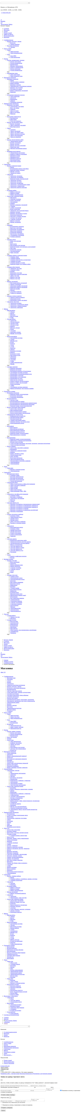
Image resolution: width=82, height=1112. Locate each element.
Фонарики (13, 805)
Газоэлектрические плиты (17, 579)
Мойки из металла (15, 191)
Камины (12, 452)
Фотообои (13, 965)
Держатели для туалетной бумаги (19, 210)
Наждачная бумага (15, 160)
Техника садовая (11, 834)
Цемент (9, 682)
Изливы (12, 271)
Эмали (9, 128)
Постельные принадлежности (15, 871)
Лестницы (10, 679)
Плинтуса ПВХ (14, 994)
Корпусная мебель (12, 336)
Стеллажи (13, 330)
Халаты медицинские (16, 481)
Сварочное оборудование (17, 1007)
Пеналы (12, 290)
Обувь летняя (14, 488)
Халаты (12, 501)
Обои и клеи (13, 962)
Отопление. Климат (9, 945)
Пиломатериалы (11, 689)
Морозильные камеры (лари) (18, 595)
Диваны (12, 312)
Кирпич (9, 704)
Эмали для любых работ (16, 132)
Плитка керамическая (16, 63)
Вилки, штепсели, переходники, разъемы (21, 789)
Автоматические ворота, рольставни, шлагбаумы (20, 699)
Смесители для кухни (13, 301)
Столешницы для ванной (17, 235)
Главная (6, 660)
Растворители (14, 118)
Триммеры (13, 633)
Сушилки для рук (15, 569)
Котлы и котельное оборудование (16, 407)
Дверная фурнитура (15, 725)
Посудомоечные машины (17, 598)
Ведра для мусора (15, 209)
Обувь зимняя (14, 487)
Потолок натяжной (15, 986)
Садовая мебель (11, 615)
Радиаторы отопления (13, 393)
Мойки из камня (14, 193)
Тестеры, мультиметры (16, 798)
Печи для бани (14, 456)
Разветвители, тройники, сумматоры (20, 780)
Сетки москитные (15, 57)
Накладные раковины (16, 231)
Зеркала (12, 349)
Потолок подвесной (15, 987)
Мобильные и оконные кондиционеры (20, 440)
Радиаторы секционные (16, 397)
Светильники (14, 782)
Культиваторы (14, 625)
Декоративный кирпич (16, 971)
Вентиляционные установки (18, 434)
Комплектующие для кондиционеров (20, 439)
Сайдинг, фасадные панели (14, 691)
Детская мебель (11, 319)
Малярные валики (15, 155)
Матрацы (12, 314)
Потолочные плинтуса (16, 990)
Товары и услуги (8, 661)
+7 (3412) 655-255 (6, 12)
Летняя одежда (14, 520)
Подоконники (14, 722)
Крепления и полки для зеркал (18, 300)
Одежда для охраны (15, 533)
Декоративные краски (16, 141)
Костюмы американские (16, 476)
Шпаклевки (10, 816)
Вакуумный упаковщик (16, 582)
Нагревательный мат (16, 419)
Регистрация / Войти (6, 24)
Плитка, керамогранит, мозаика (15, 60)
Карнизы (12, 980)
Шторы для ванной (15, 222)
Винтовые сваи (11, 678)
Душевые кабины (15, 258)
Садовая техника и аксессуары (18, 835)
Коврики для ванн (15, 212)
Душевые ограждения (16, 880)
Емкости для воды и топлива (15, 847)
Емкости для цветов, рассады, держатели (18, 848)
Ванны (12, 167)
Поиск (6, 1023)
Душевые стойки (15, 270)
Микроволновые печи (16, 594)
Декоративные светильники (18, 773)
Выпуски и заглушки (16, 228)
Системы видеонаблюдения (11, 1015)
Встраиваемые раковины (17, 226)
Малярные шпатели (15, 158)
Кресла (12, 313)
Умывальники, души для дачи (18, 897)
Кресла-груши (14, 316)
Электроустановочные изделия (18, 808)
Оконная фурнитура (15, 728)
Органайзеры (14, 202)
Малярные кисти (14, 157)
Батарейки (13, 787)
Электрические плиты (16, 578)
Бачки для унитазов (15, 241)
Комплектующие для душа (17, 902)
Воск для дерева (14, 108)
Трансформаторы (15, 799)
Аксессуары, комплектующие (15, 196)
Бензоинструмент (15, 1006)
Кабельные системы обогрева (15, 949)
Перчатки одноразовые (16, 511)
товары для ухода (15, 744)
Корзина (7, 1022)
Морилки (12, 113)
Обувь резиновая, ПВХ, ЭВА (18, 491)
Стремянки (13, 1009)
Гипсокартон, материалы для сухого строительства (21, 701)
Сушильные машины (16, 604)
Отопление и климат (9, 391)
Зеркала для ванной (15, 284)
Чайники (12, 607)
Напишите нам (4, 1069)
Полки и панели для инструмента (19, 381)
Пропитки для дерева (13, 105)
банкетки (12, 942)
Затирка (9, 738)
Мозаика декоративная (16, 66)
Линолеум (13, 97)
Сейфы (12, 385)
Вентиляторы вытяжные (17, 429)
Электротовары (8, 769)
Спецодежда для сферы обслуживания (17, 494)
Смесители (10, 174)
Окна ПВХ (13, 56)
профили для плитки (16, 743)
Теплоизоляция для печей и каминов (20, 460)
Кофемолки (13, 591)
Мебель (6, 309)
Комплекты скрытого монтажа (18, 274)
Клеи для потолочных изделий (18, 991)
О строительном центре (10, 1032)
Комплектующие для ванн (17, 170)
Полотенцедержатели (16, 215)
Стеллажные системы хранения (19, 387)
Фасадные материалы (13, 45)
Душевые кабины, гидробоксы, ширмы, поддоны (23, 879)
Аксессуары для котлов (16, 408)
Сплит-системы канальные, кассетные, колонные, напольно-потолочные (30, 443)
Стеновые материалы (13, 696)
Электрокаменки (14, 462)
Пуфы (12, 317)
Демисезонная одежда (16, 517)
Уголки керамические (16, 70)
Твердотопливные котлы (17, 459)
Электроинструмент (15, 1004)
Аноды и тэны (14, 400)
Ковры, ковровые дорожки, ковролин (17, 767)
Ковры (12, 80)
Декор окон (10, 468)
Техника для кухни (12, 575)
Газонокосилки (14, 622)
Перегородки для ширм (16, 379)
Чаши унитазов (14, 252)
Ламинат (12, 100)
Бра (11, 772)
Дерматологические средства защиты (20, 541)
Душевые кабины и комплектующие (17, 255)
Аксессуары (10, 740)
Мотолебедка (13, 628)
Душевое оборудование (13, 267)
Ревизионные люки (12, 73)
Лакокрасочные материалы (11, 103)
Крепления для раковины (17, 229)
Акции (6, 31)
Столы (12, 345)
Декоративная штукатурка (14, 708)
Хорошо (3, 1110)
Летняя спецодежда (15, 531)
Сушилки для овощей (16, 602)
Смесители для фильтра (16, 183)
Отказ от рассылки (9, 1063)
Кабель (12, 811)
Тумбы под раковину (16, 293)
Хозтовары (13, 552)
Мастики (9, 825)
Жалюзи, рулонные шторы (17, 469)
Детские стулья (14, 325)
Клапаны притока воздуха (17, 432)
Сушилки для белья (15, 219)
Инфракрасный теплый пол (17, 416)
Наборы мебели (14, 928)
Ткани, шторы (14, 981)
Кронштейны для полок (16, 375)
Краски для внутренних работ (15, 139)
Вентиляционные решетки (17, 430)
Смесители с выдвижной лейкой (19, 304)
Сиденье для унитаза (16, 218)
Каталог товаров (8, 639)
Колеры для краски (15, 142)
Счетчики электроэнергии (17, 796)
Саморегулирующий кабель (17, 420)
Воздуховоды (14, 427)
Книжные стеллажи (15, 351)
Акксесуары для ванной (16, 900)
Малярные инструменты (13, 151)
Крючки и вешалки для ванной (18, 205)
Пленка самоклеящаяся (16, 970)
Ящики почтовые (12, 867)
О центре (6, 28)
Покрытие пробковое (13, 766)
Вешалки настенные (15, 369)
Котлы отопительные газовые (18, 411)
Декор (5, 466)
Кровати (12, 343)
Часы (11, 968)
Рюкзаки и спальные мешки (18, 523)
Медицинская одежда (13, 473)
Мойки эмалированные (16, 194)
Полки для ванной (15, 200)
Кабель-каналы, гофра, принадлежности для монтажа (24, 800)
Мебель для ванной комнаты (18, 893)
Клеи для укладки (12, 737)
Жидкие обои (14, 975)
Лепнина (12, 988)
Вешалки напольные (16, 368)
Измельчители (14, 624)
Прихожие (13, 358)
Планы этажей (8, 33)
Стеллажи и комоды (15, 291)
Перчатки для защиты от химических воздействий (24, 510)
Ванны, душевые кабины (14, 876)
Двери (8, 50)
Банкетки (12, 348)
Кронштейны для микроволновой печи (21, 374)
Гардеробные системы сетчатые (19, 372)
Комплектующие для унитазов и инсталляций (22, 246)
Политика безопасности (26, 1073)
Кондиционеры (11, 437)
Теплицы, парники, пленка (14, 855)
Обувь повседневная (15, 489)
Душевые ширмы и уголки (17, 262)
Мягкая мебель (11, 310)
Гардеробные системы (16, 338)
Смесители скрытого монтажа (18, 187)
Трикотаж (13, 536)
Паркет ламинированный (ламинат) (17, 756)
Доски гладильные (12, 840)
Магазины (6, 30)
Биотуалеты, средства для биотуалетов (17, 832)
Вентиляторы (10, 947)
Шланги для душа (15, 277)
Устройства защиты (15, 803)
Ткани (8, 554)
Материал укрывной (12, 853)
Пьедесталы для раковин (17, 233)
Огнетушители (11, 1012)
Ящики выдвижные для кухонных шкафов (22, 388)
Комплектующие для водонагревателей (21, 406)
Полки (12, 329)
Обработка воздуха (12, 954)
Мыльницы (13, 197)
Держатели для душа (16, 268)
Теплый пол (10, 761)
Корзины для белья (12, 851)
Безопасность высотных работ (18, 540)
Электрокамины (14, 463)
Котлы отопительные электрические (20, 413)
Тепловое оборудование (13, 955)
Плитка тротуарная (15, 61)
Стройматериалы (8, 40)
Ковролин (13, 92)
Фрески (12, 967)
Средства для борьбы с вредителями (17, 854)
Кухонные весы (14, 592)
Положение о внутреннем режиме (42, 1073)
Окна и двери (7, 48)
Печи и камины (11, 446)
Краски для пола (14, 144)
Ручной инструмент (15, 1010)
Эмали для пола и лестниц (17, 134)
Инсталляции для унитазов (17, 245)
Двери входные (14, 51)
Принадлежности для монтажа (18, 905)
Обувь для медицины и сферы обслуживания (22, 484)
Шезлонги (13, 618)
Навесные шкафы (15, 288)
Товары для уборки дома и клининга (17, 863)
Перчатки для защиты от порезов (19, 508)
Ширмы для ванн (15, 171)
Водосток (12, 43)
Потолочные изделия (13, 984)
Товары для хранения (13, 858)
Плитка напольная (15, 69)
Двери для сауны (14, 717)
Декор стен (10, 961)
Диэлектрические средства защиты (19, 543)
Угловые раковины (15, 236)
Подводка (13, 903)
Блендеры (13, 581)
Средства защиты (12, 539)
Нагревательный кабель (16, 417)
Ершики (12, 203)
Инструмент (10, 1003)
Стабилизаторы (14, 795)
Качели (9, 850)
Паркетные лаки (14, 147)
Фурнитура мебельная (16, 941)
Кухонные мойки (11, 190)
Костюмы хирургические (17, 479)
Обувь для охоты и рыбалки (17, 485)
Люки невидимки (15, 74)
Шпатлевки (13, 119)
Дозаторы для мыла (15, 199)
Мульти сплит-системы (16, 442)
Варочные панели (15, 583)
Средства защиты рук (13, 502)
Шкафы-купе (13, 340)
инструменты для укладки (17, 747)
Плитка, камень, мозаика (14, 731)
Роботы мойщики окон (16, 565)
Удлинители (13, 802)
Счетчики (13, 907)
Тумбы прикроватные (16, 362)
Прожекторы (13, 779)
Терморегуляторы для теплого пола (20, 421)
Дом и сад (6, 828)
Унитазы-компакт (15, 251)
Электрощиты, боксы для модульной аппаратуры (23, 809)
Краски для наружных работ (15, 122)
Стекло (9, 680)
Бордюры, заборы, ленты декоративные (18, 838)
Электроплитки (14, 609)
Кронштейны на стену (16, 378)
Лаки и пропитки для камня (18, 125)
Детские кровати (14, 322)
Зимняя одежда (14, 518)
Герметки (12, 109)
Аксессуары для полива (13, 829)
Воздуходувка (14, 621)
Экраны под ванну (15, 173)
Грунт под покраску (15, 121)
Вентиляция (10, 426)
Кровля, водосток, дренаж (14, 41)
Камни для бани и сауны (17, 453)
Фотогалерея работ (9, 35)
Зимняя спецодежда (15, 530)
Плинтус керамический (16, 67)
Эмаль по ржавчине (15, 137)
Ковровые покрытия (12, 79)
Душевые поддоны (15, 261)
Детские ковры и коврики (17, 82)
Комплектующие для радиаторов (19, 394)
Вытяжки (12, 586)
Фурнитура (10, 724)
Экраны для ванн (15, 910)
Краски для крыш (15, 124)
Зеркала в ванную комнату (17, 297)
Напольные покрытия (10, 77)
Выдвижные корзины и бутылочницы (20, 371)
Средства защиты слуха (16, 550)
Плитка (6, 58)
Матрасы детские (15, 327)
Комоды (12, 326)
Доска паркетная (14, 96)
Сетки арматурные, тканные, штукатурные (19, 692)
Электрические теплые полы (15, 414)
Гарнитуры (13, 320)
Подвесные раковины (16, 232)
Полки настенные (15, 384)
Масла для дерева (15, 112)
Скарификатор (14, 631)
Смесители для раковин (16, 177)
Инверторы (13, 792)
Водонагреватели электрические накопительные (23, 403)
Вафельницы (13, 585)
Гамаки (9, 844)
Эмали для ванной (15, 131)
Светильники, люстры (13, 770)
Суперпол (9, 711)
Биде (11, 242)
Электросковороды (15, 611)
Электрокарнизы (14, 471)
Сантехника (7, 164)
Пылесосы (13, 563)
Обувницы (13, 356)
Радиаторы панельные (16, 395)
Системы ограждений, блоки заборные (17, 695)
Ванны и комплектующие (14, 165)
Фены (11, 572)
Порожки (9, 760)
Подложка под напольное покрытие (17, 759)
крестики (12, 746)
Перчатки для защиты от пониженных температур (24, 507)
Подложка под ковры (16, 89)
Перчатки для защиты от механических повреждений (25, 504)
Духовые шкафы (14, 588)
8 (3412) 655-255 (5, 1066)
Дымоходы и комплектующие (18, 450)
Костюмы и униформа (16, 497)
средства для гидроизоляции (18, 748)
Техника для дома (12, 560)
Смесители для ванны (16, 176)
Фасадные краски (15, 126)
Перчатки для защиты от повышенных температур (24, 505)
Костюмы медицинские (16, 478)
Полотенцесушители (16, 912)
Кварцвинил (13, 99)
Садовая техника (11, 620)
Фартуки (12, 500)
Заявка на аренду (8, 34)
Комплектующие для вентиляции (19, 433)
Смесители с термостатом (17, 186)
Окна (8, 54)
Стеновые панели (15, 964)
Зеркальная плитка (15, 299)
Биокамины (13, 449)
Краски (9, 822)
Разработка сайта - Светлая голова (10, 1073)
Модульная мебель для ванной (18, 283)
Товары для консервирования (15, 857)
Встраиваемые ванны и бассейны (19, 168)
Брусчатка (10, 706)
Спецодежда (7, 472)
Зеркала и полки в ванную (14, 296)
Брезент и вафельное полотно (18, 556)
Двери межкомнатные (16, 53)
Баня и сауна (10, 837)
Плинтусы (10, 757)
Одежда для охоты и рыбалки (15, 514)
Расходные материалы (16, 458)
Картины (12, 977)
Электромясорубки (15, 608)
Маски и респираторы (16, 544)
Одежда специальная (16, 534)
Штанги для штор (15, 220)
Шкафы (12, 364)
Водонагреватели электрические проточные (22, 404)
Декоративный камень (13, 702)
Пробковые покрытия (16, 102)
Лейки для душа (14, 275)
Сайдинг (12, 47)
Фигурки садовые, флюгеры (15, 860)
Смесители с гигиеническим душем (20, 184)
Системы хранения (12, 366)
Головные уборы (14, 475)
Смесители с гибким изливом (18, 306)
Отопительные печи (15, 455)
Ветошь (12, 557)
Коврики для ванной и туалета (18, 213)
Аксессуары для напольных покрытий (17, 763)
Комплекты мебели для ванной (18, 287)
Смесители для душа (16, 181)
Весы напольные (14, 562)
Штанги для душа (15, 278)
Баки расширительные (16, 410)
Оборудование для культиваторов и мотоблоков (23, 630)
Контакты (6, 37)
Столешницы (14, 931)
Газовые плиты (14, 576)
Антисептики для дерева (17, 106)
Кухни (12, 342)
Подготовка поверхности (14, 116)
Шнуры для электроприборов (18, 806)
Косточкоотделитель (15, 589)
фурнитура (13, 750)
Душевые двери (14, 257)
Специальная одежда (16, 1001)
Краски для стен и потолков (18, 145)
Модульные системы (16, 926)
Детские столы (14, 323)
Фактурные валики (15, 161)
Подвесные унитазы (15, 249)
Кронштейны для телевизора (18, 377)
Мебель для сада (14, 939)
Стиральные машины (16, 601)
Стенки (12, 339)
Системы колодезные (13, 693)
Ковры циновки (14, 83)
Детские (12, 925)
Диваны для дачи (15, 617)
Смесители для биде (15, 180)
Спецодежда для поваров (17, 498)
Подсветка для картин (16, 777)
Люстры (12, 776)
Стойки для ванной (15, 207)
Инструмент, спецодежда (11, 996)
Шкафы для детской (15, 333)
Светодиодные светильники (18, 785)
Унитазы (12, 883)
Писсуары (13, 248)
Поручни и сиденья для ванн (18, 216)
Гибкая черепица (14, 44)
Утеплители (10, 683)
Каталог (6, 1019)
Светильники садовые (16, 783)
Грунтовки (10, 821)
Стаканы (12, 206)
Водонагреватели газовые (17, 401)
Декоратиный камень (16, 973)
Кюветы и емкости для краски (18, 154)
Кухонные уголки (15, 353)
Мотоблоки (13, 627)
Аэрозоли (13, 129)
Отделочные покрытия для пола (16, 95)
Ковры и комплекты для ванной (19, 90)
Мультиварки (14, 596)
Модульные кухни (15, 355)
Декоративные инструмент (17, 152)
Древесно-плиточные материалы (16, 685)
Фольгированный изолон (17, 423)
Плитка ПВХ (13, 993)
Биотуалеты (13, 244)
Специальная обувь (12, 482)
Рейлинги (9, 870)
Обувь (12, 999)
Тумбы (12, 361)
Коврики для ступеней (16, 87)
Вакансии (6, 1036)
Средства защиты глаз (16, 546)
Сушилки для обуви (15, 567)
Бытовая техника (8, 559)
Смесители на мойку (16, 303)
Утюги (12, 570)
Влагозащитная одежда (16, 527)
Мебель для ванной (12, 281)
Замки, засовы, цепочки (16, 727)
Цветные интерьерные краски (18, 148)
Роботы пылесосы (15, 566)
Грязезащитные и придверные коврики (21, 86)
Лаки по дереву (14, 111)
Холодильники (14, 605)
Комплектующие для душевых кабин (20, 264)
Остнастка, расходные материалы (16, 688)
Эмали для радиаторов (16, 135)
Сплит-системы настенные (17, 445)
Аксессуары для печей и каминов (19, 447)
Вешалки (9, 841)
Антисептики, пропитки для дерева (17, 818)
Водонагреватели (12, 398)
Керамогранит (14, 64)
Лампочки (13, 774)
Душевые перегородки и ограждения (20, 259)
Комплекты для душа (16, 272)
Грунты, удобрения (12, 845)
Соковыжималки (14, 599)
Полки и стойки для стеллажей (18, 382)
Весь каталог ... (8, 1055)
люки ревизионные (15, 741)
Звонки (12, 790)
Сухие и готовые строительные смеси (17, 815)
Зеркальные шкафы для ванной (18, 285)
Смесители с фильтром (16, 307)
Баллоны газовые (11, 831)
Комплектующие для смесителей (19, 178)
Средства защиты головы (17, 547)
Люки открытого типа (16, 76)
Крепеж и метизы (12, 705)
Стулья (12, 346)
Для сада (6, 614)
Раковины (9, 225)
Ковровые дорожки (15, 84)
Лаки (8, 824)
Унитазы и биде (11, 239)
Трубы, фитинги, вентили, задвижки (20, 909)
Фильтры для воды (15, 906)
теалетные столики (15, 332)
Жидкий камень (11, 709)
